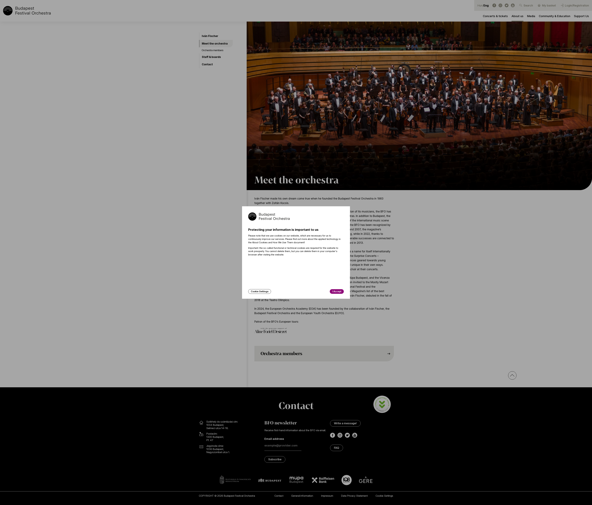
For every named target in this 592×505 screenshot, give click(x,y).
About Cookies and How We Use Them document (278, 242)
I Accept (336, 291)
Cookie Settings (259, 291)
